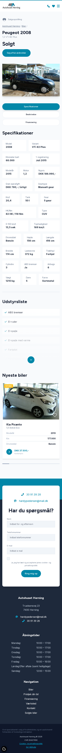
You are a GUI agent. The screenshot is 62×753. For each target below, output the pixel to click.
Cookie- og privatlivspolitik (31, 744)
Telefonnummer (14, 532)
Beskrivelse (31, 114)
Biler (24, 26)
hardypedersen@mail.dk (33, 500)
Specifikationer (31, 106)
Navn (9, 519)
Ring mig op (31, 573)
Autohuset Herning (11, 26)
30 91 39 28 (33, 494)
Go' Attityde (31, 747)
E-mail (9, 546)
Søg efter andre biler (16, 53)
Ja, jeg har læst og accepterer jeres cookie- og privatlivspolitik (31, 564)
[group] (31, 80)
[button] (48, 90)
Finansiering (31, 122)
